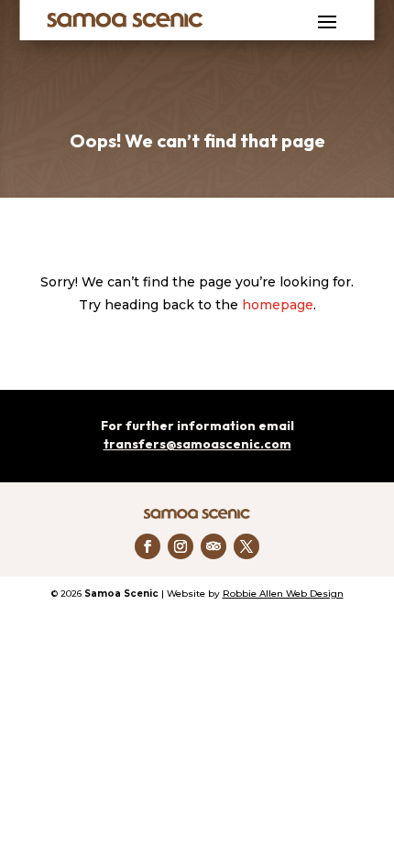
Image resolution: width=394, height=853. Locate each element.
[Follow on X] (246, 546)
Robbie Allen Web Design (283, 593)
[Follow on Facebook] (147, 546)
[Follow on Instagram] (180, 546)
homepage (277, 305)
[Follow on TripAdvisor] (213, 546)
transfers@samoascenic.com (197, 444)
